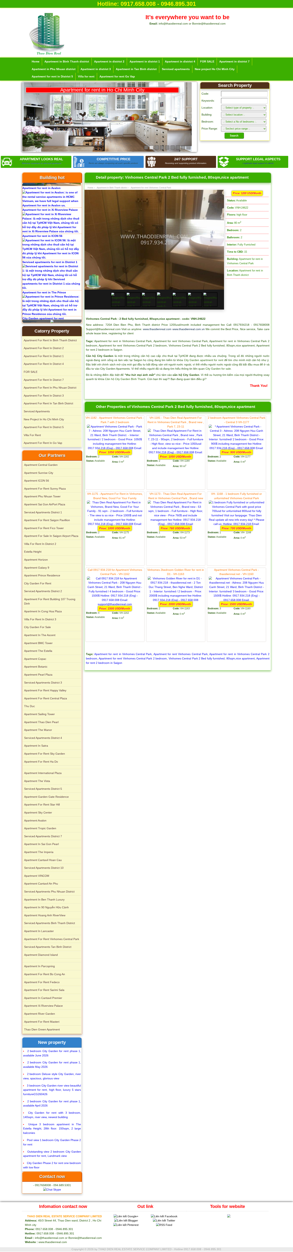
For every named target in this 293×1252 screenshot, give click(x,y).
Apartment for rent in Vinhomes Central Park (123, 654)
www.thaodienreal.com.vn (188, 329)
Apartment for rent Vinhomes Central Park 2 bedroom (133, 658)
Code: (205, 93)
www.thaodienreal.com (157, 329)
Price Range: (210, 128)
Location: (207, 107)
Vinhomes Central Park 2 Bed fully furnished (197, 658)
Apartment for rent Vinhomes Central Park (180, 654)
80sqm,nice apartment (240, 658)
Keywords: (208, 100)
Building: (207, 114)
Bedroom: (208, 121)
